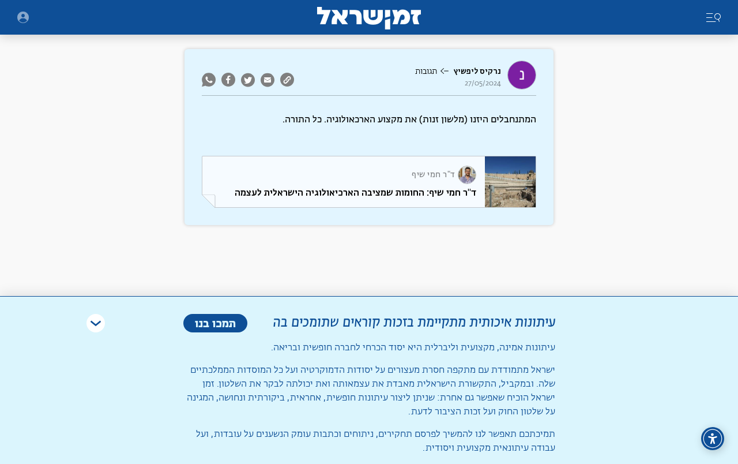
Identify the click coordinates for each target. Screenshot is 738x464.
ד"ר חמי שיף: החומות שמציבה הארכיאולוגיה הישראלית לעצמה (355, 192)
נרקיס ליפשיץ (477, 71)
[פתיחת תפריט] (23, 17)
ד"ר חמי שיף (433, 175)
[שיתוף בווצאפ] (210, 80)
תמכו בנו (215, 323)
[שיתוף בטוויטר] (248, 80)
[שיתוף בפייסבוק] (228, 80)
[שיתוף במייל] (267, 80)
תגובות (426, 72)
